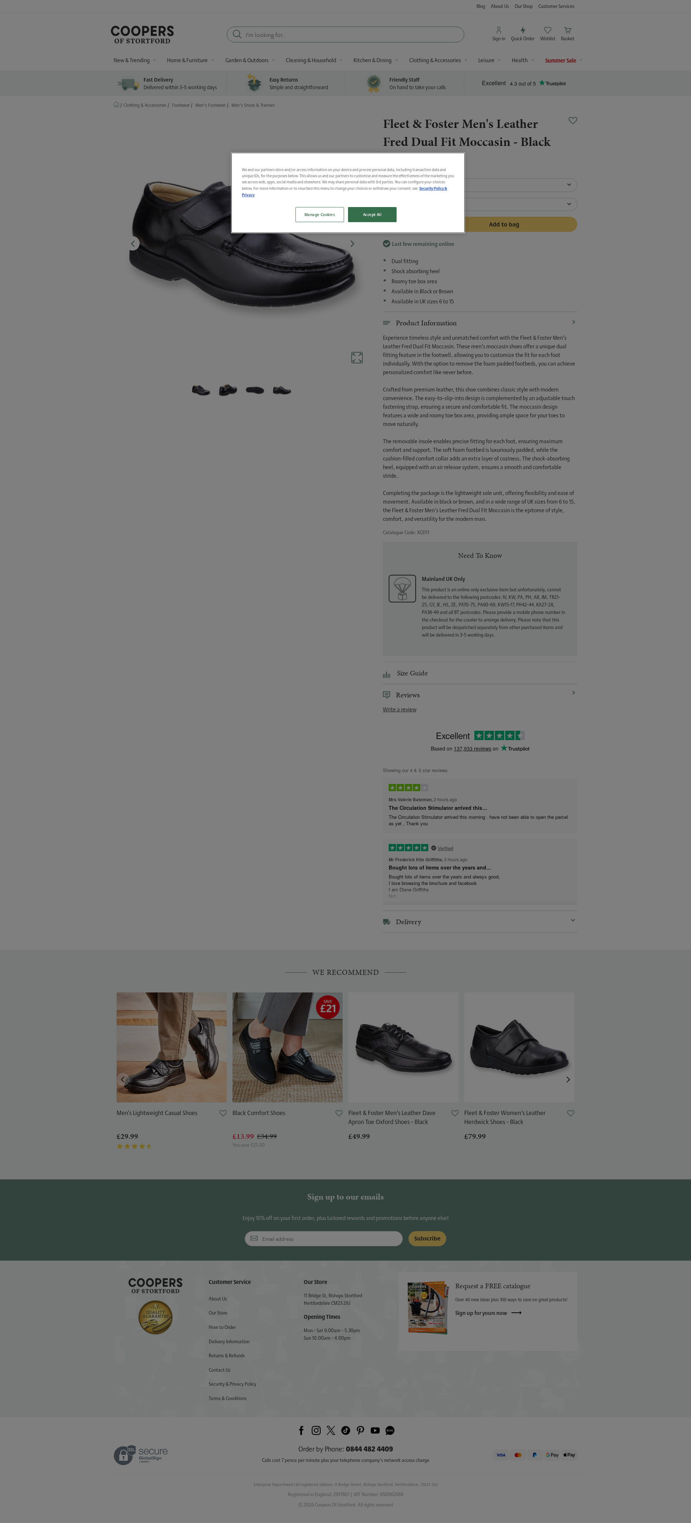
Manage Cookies (319, 214)
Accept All (372, 214)
